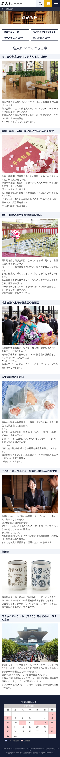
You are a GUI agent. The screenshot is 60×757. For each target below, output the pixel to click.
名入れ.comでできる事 (44, 31)
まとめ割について (41, 38)
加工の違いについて (13, 38)
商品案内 (9, 9)
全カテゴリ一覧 (11, 31)
